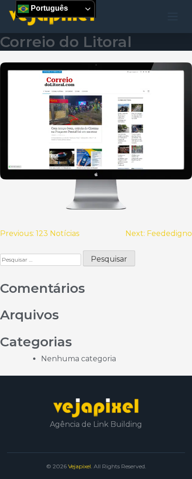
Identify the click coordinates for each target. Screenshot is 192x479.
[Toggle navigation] (173, 16)
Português (48, 8)
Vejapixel (79, 466)
